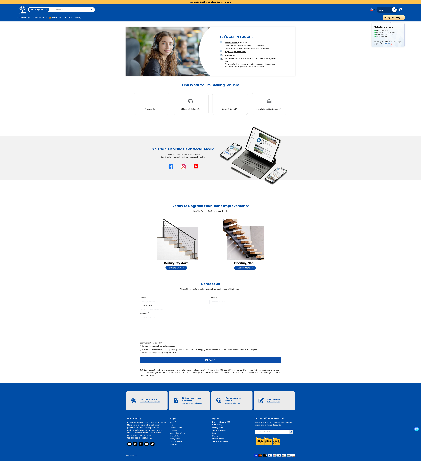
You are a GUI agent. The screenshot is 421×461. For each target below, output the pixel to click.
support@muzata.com (235, 51)
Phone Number (146, 305)
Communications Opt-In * (151, 343)
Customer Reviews (219, 430)
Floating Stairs (217, 428)
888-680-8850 (231, 42)
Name (143, 297)
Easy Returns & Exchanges (192, 403)
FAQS (172, 425)
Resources (173, 444)
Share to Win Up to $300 (221, 422)
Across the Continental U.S (150, 402)
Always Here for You (232, 403)
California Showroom (220, 441)
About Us (173, 422)
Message (144, 313)
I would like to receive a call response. (158, 346)
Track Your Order (176, 428)
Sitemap (215, 436)
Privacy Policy (175, 439)
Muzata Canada (218, 439)
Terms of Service (176, 441)
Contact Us (174, 430)
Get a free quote (273, 402)
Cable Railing (217, 425)
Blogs (214, 433)
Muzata (133, 455)
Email (214, 297)
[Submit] (291, 432)
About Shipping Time (177, 433)
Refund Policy (175, 436)
